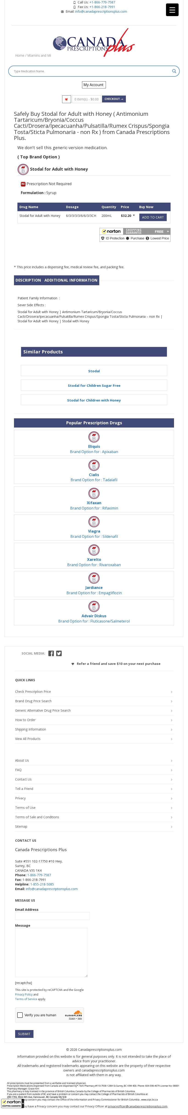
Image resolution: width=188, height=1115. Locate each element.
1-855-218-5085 (42, 884)
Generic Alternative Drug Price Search (43, 710)
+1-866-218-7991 (102, 7)
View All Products (28, 739)
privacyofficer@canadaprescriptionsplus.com (137, 1106)
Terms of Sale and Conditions (37, 817)
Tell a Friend (24, 788)
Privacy (20, 798)
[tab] (28, 280)
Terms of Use (25, 807)
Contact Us (23, 779)
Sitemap (21, 826)
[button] (12, 1103)
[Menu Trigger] (172, 9)
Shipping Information (30, 729)
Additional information (71, 280)
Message (22, 925)
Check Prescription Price (33, 691)
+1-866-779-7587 (102, 2)
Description (28, 280)
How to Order (25, 720)
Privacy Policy (24, 994)
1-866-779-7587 (39, 875)
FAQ (18, 770)
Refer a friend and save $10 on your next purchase (118, 663)
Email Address (27, 909)
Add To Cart (153, 217)
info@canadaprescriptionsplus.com (101, 11)
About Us (22, 760)
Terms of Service (26, 999)
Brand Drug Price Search (33, 701)
